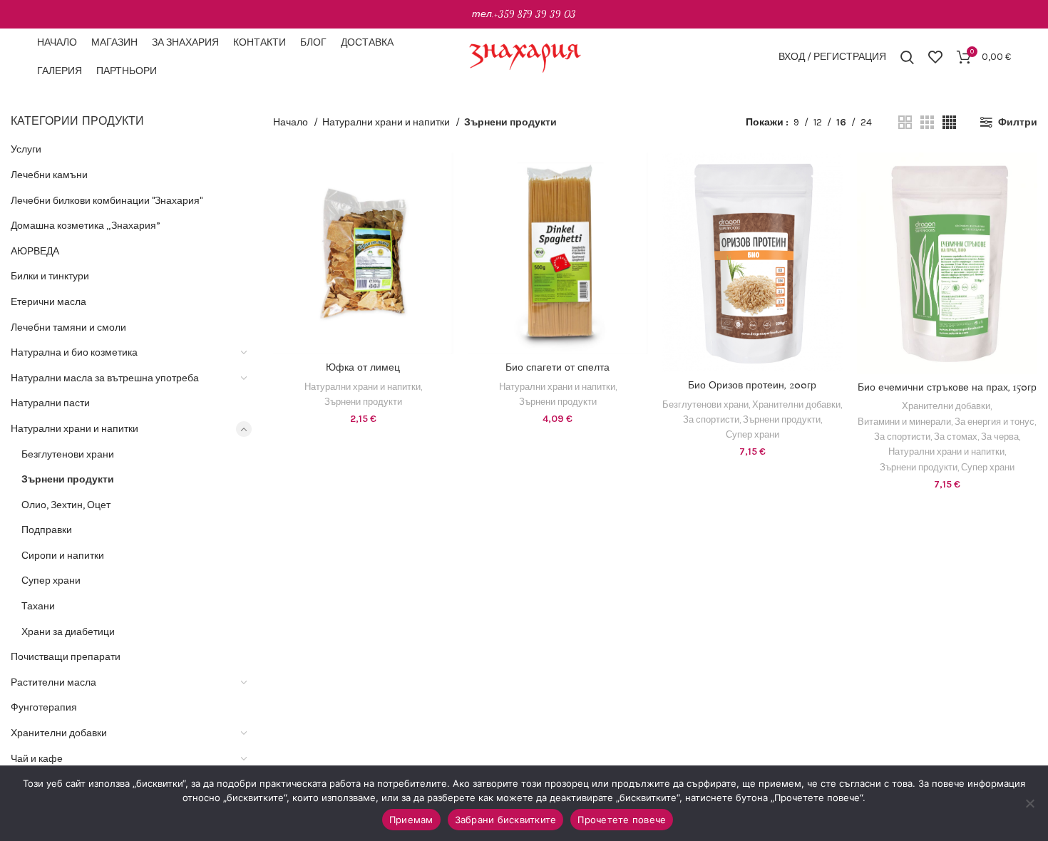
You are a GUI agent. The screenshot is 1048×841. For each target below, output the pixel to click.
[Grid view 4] (949, 122)
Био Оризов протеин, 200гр (752, 385)
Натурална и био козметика (74, 352)
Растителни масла (53, 682)
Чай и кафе (37, 759)
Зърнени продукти (67, 479)
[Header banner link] (524, 14)
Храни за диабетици (68, 632)
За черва (1000, 436)
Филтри (1017, 122)
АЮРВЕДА (35, 251)
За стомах (955, 436)
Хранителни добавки (59, 733)
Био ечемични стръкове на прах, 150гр (947, 388)
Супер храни (51, 580)
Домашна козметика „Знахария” (85, 226)
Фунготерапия (44, 707)
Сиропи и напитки (62, 556)
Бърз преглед (443, 208)
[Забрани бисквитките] (1030, 803)
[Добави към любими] (443, 240)
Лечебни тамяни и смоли (68, 327)
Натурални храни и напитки (74, 429)
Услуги (26, 149)
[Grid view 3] (927, 122)
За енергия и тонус (994, 421)
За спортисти (711, 419)
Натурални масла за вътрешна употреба (105, 378)
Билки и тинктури (50, 276)
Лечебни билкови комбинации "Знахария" (106, 201)
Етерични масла (48, 302)
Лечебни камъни (49, 175)
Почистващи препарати (65, 657)
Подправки (46, 530)
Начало (291, 122)
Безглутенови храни (67, 454)
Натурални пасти (50, 403)
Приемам (411, 819)
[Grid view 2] (905, 122)
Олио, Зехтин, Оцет (66, 505)
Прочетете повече (621, 819)
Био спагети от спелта (557, 368)
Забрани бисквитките (506, 819)
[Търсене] (907, 57)
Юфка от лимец (363, 368)
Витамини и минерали (904, 421)
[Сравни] (443, 176)
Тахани (38, 606)
